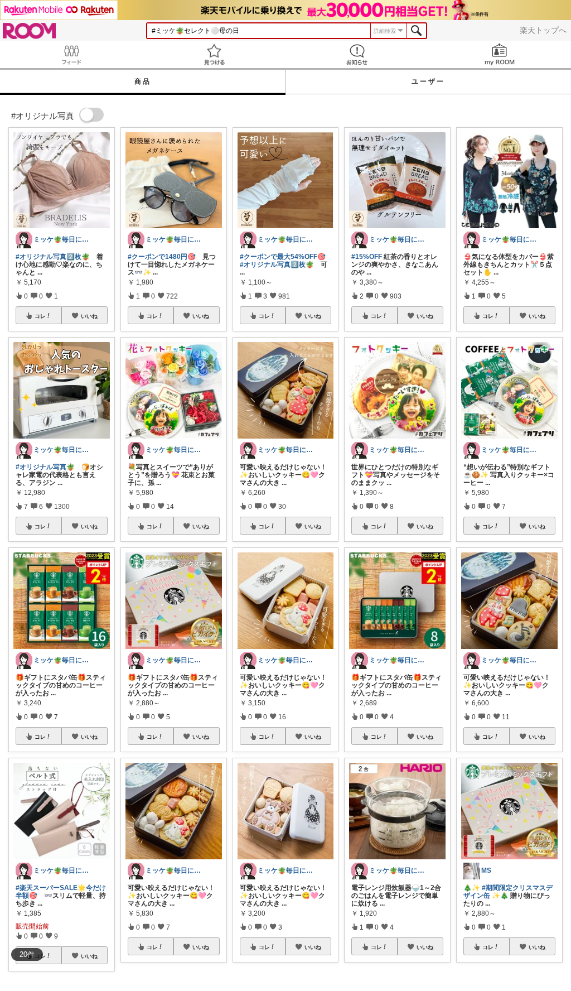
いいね (89, 316)
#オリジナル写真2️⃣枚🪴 (53, 257)
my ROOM (499, 54)
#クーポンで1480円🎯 (162, 257)
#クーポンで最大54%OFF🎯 (283, 257)
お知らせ (357, 54)
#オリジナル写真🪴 (45, 467)
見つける (214, 54)
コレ (40, 316)
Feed (71, 54)
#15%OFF (366, 257)
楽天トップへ (543, 30)
